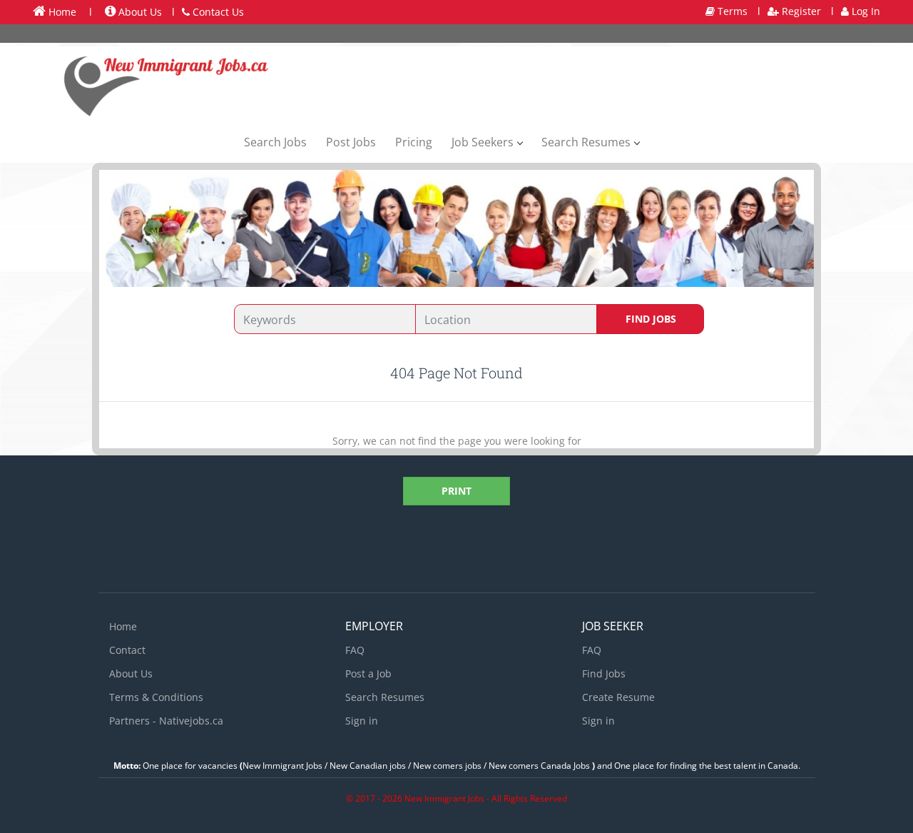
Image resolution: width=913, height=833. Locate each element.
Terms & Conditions (156, 697)
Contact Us (217, 12)
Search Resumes (384, 697)
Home (61, 12)
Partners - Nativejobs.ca (166, 720)
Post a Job (368, 673)
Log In (864, 11)
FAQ (354, 650)
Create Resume (618, 697)
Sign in (361, 720)
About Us (139, 12)
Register (800, 11)
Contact (127, 650)
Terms (731, 11)
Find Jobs (651, 318)
